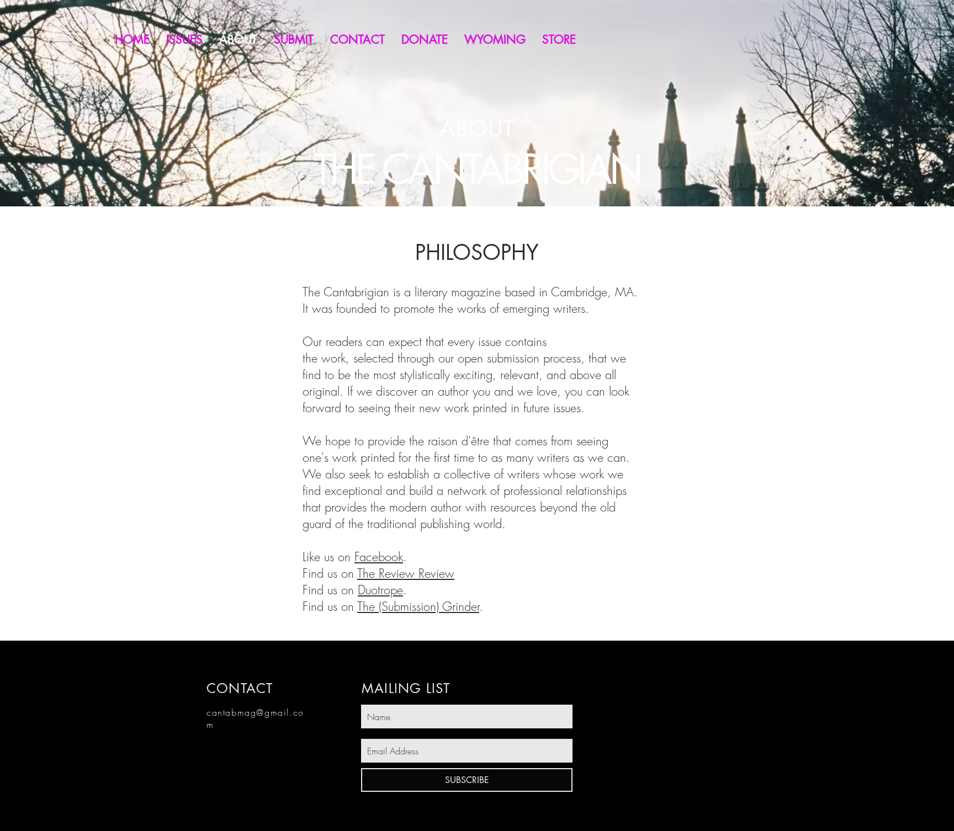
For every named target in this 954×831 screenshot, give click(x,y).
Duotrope (380, 590)
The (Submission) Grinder (418, 606)
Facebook (378, 556)
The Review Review (405, 573)
